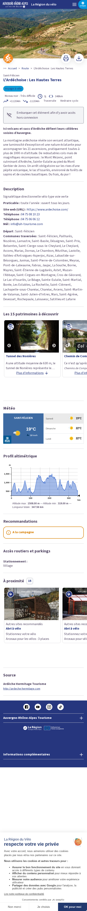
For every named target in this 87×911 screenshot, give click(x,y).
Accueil (12, 68)
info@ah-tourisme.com (27, 224)
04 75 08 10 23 (30, 214)
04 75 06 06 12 (30, 219)
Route (25, 68)
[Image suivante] (54, 336)
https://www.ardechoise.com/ (47, 209)
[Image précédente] (9, 336)
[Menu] (74, 4)
